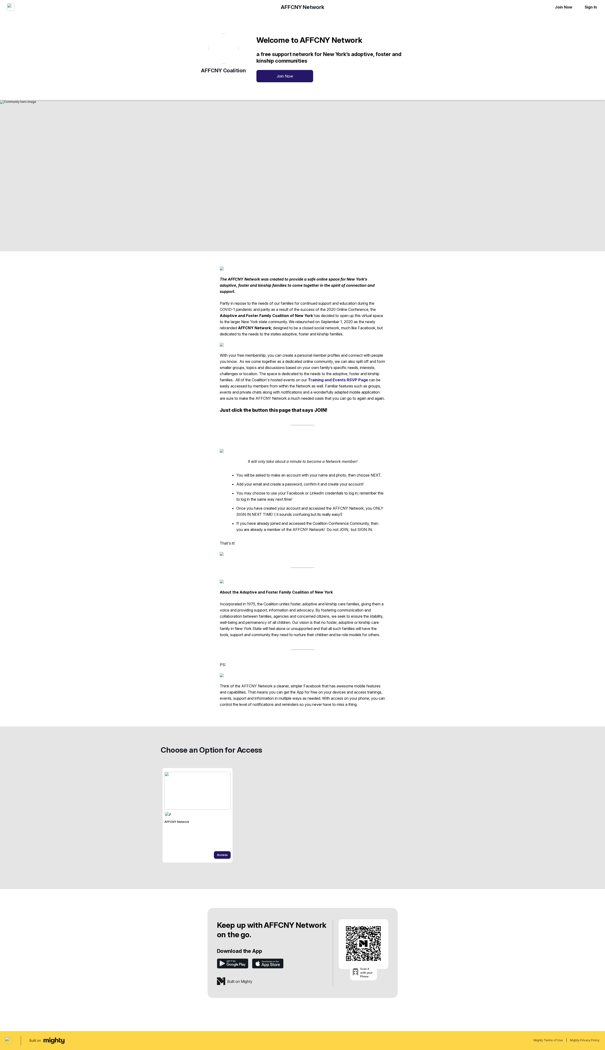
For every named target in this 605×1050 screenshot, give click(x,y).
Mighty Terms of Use (548, 1040)
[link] (197, 815)
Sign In (591, 7)
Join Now (563, 7)
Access (222, 855)
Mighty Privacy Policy (585, 1040)
